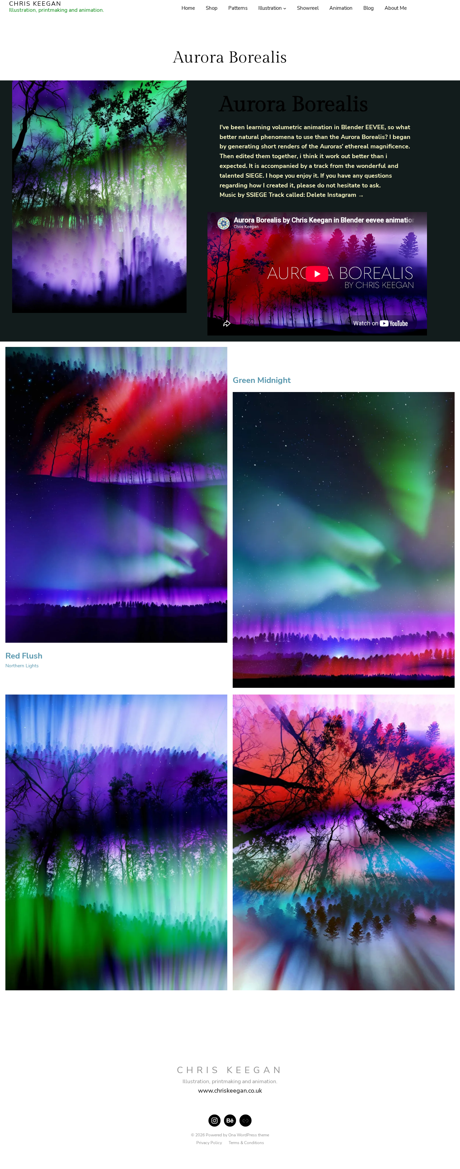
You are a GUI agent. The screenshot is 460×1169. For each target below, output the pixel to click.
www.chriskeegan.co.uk (230, 1091)
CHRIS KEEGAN (230, 1070)
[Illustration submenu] (284, 8)
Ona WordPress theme (248, 1135)
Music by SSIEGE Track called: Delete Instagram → (292, 195)
